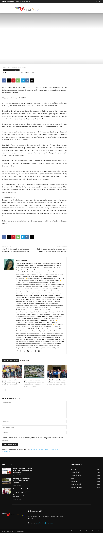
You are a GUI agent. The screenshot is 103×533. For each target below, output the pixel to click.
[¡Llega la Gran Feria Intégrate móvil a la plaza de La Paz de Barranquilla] (6, 471)
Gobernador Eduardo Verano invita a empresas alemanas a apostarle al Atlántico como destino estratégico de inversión (22, 493)
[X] (99, 1)
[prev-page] (3, 390)
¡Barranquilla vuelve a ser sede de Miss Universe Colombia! (21, 480)
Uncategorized (22, 67)
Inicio (4, 67)
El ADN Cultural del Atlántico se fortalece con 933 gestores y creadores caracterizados (11, 382)
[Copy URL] (32, 80)
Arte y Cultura (12, 67)
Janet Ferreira (9, 72)
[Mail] (25, 351)
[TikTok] (32, 351)
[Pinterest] (13, 80)
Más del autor (24, 360)
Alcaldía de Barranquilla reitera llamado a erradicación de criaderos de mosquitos (15, 250)
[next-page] (6, 390)
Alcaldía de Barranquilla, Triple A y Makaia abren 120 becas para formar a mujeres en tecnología (56, 382)
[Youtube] (39, 351)
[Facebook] (94, 1)
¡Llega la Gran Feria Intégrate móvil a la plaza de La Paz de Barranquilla (22, 470)
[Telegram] (23, 80)
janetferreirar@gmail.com (44, 523)
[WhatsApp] (18, 80)
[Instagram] (97, 1)
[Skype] (28, 351)
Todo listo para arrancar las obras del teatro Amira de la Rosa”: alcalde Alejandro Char (52, 250)
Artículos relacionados (10, 360)
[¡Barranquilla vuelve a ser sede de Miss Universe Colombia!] (6, 481)
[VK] (27, 80)
